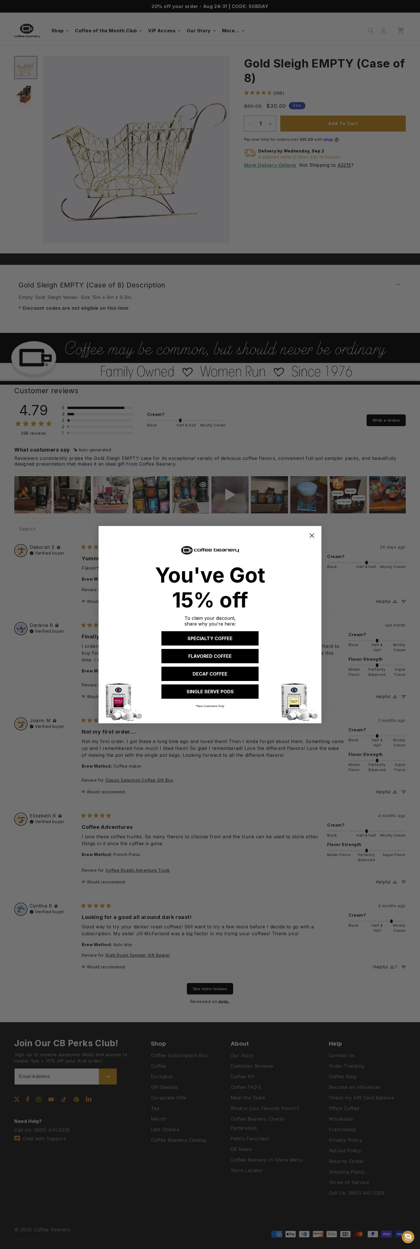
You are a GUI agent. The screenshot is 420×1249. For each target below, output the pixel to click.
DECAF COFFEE (210, 674)
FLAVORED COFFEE (210, 656)
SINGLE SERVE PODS (210, 691)
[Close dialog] (312, 536)
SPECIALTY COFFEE (210, 638)
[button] (408, 1237)
